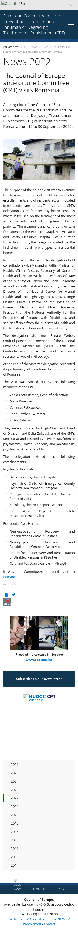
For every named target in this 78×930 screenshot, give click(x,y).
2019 (15, 823)
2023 (15, 790)
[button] (39, 5)
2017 (15, 840)
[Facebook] (6, 595)
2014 (15, 865)
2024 (15, 781)
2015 (15, 857)
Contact (49, 924)
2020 (15, 815)
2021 (15, 806)
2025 (15, 773)
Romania (9, 576)
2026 (15, 764)
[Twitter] (13, 595)
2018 (15, 831)
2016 (15, 848)
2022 (15, 798)
